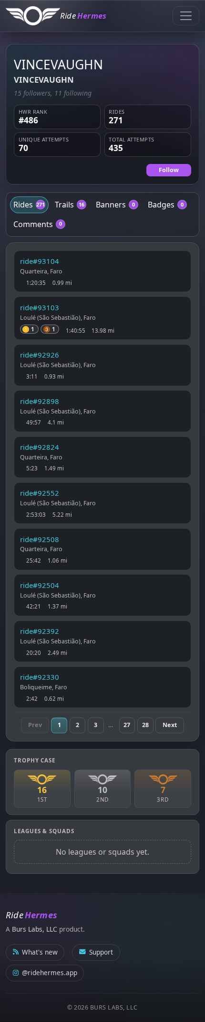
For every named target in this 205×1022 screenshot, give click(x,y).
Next (170, 725)
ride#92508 (39, 539)
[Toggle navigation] (186, 15)
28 (145, 725)
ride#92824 (39, 447)
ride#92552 (39, 493)
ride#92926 (39, 354)
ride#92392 (39, 631)
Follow (169, 169)
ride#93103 (39, 307)
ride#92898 (39, 401)
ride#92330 (39, 677)
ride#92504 (39, 585)
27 (126, 725)
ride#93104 (39, 261)
